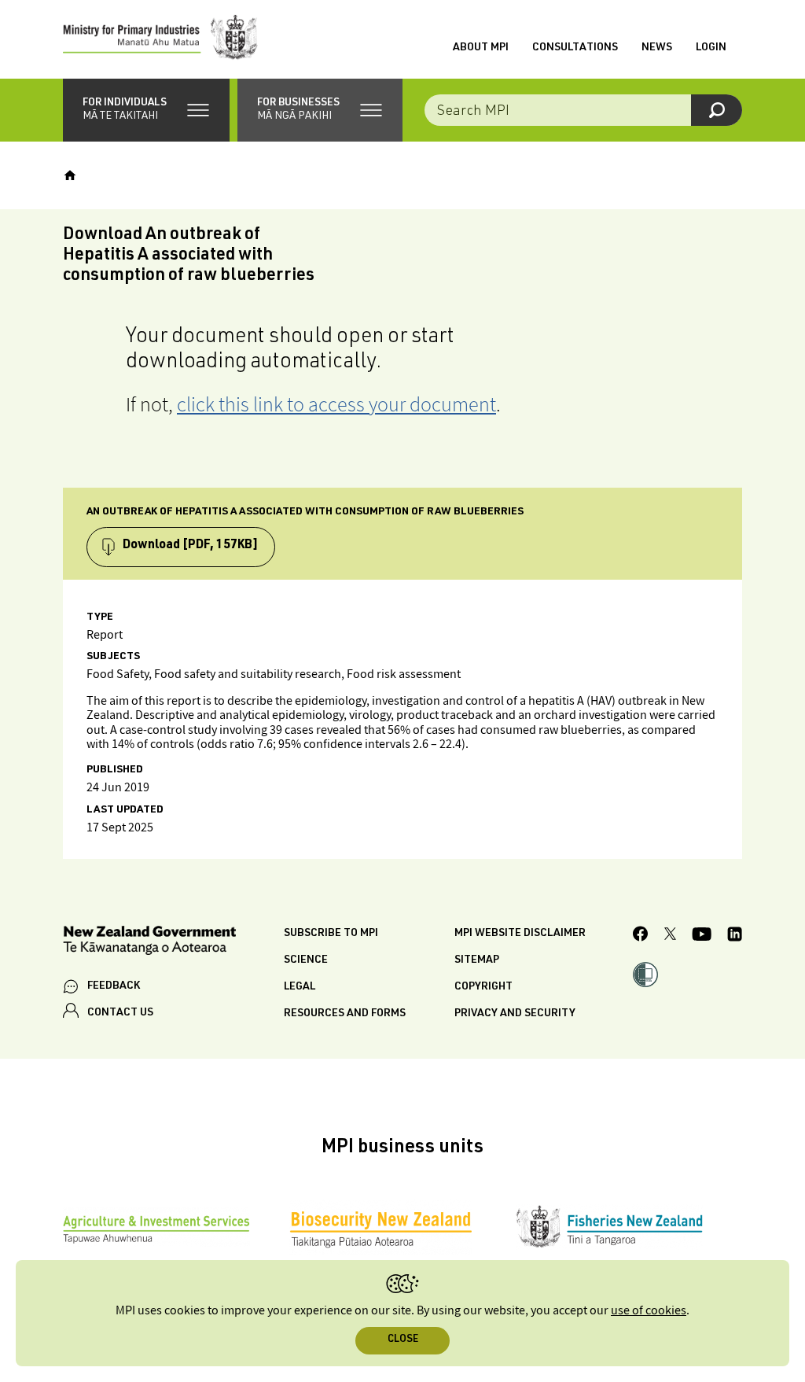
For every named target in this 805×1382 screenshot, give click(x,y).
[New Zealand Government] (149, 943)
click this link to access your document (336, 404)
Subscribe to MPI (331, 933)
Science (306, 960)
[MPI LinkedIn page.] (734, 936)
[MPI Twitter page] (670, 936)
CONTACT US (120, 1013)
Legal (299, 987)
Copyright (483, 987)
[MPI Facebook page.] (641, 936)
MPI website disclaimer (520, 933)
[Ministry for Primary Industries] (160, 39)
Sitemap (476, 960)
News (656, 47)
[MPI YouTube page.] (701, 936)
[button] (146, 110)
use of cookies (648, 1311)
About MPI (481, 47)
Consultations (575, 47)
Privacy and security (514, 1013)
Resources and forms (345, 1013)
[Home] (70, 175)
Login (711, 47)
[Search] (716, 110)
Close (403, 1340)
